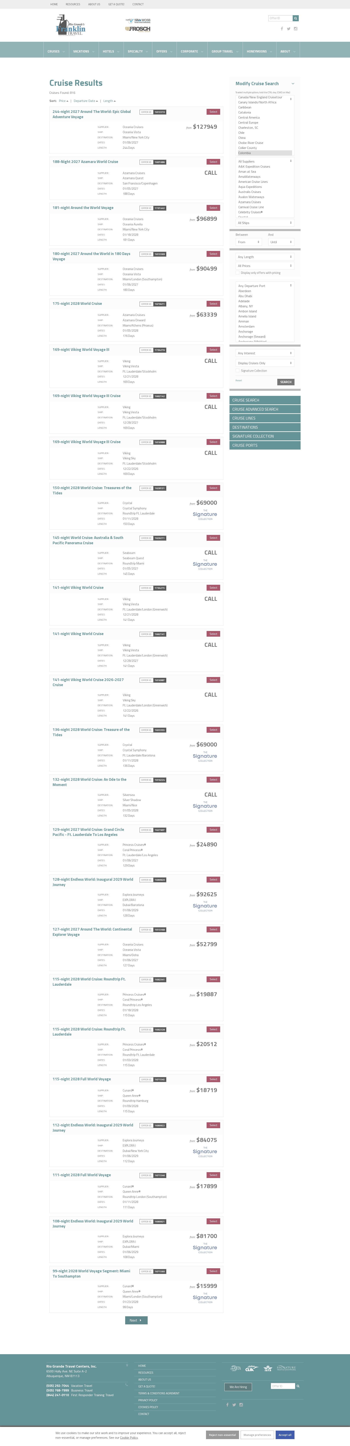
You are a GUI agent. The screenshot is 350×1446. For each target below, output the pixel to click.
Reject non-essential (222, 1435)
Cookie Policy (129, 1437)
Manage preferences (257, 1435)
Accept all (285, 1435)
